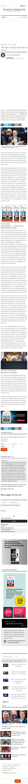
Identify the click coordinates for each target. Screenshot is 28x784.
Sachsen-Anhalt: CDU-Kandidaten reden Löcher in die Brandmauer (18, 681)
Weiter (4, 449)
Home (4, 765)
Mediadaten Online (7, 770)
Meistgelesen (7, 656)
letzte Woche (9, 661)
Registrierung (13, 502)
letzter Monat (17, 661)
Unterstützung (16, 765)
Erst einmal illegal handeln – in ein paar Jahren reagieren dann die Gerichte (18, 688)
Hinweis (15, 481)
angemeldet (10, 484)
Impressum (5, 766)
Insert (17, 781)
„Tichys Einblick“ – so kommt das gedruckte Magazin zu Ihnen (12, 227)
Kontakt (9, 765)
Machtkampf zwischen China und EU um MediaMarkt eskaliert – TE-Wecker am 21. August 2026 (18, 696)
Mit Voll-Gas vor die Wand (9, 373)
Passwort (3, 510)
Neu (16, 656)
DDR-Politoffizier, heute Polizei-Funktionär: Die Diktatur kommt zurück (18, 733)
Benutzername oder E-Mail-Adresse (10, 505)
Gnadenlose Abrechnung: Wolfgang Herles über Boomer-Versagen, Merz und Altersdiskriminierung (18, 742)
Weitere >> (5, 702)
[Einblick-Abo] (14, 590)
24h (3, 661)
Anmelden (4, 502)
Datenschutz (12, 766)
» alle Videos (25, 705)
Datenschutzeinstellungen (9, 768)
